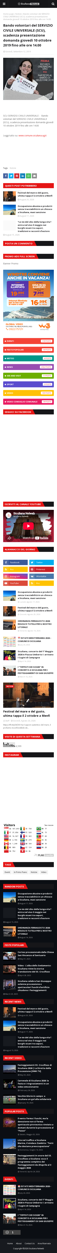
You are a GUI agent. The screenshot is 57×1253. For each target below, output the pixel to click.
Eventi (26, 341)
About (19, 1243)
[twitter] (41, 562)
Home (10, 1243)
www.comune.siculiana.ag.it (33, 135)
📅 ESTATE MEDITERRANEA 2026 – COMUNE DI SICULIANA (34, 640)
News (26, 367)
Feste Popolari (26, 349)
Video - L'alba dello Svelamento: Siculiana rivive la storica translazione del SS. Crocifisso (34, 968)
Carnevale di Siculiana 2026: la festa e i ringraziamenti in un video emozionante (33, 1083)
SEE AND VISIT (26, 375)
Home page (8, 14)
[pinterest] (41, 569)
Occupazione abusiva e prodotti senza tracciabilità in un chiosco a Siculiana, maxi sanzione (35, 209)
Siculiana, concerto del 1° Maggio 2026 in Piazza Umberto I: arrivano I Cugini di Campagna (36, 654)
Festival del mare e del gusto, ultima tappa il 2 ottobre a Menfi (35, 194)
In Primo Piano (20, 872)
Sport (26, 384)
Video (26, 393)
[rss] (15, 569)
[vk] (41, 576)
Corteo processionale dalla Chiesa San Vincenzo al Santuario (36, 954)
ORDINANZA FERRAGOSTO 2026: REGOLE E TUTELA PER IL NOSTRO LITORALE (35, 624)
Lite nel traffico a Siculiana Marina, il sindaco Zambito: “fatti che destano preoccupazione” (35, 1143)
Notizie (18, 14)
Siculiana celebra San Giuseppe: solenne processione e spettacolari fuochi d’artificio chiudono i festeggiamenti (34, 986)
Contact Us (30, 1243)
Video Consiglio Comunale (26, 401)
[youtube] (15, 583)
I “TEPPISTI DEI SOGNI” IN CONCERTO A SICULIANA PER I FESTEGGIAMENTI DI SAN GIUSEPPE (35, 670)
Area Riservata (44, 1243)
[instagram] (15, 576)
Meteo (26, 358)
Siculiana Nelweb (36, 1248)
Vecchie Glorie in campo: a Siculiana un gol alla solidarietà (34, 1098)
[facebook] (15, 562)
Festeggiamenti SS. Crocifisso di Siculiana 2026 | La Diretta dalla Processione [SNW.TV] (35, 1068)
